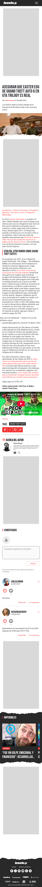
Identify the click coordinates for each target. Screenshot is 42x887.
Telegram (30, 212)
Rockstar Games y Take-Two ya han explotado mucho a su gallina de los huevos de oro (21, 239)
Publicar (33, 563)
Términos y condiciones (24, 867)
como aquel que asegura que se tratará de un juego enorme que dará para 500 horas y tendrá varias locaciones (20, 374)
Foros (21, 212)
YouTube (23, 210)
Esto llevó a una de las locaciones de (19, 271)
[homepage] (10, 3)
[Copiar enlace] (20, 429)
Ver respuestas (34, 602)
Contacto (14, 867)
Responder (22, 602)
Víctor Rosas (9, 100)
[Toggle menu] (36, 3)
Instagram (33, 210)
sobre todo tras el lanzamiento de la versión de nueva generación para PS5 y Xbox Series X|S (20, 362)
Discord (14, 212)
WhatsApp (6, 214)
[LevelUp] (6, 877)
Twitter (15, 210)
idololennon (17, 581)
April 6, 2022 (35, 323)
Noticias (5, 212)
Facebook (6, 210)
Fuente (5, 419)
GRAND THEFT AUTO (17, 424)
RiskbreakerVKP (19, 612)
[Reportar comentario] (38, 582)
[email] (14, 452)
